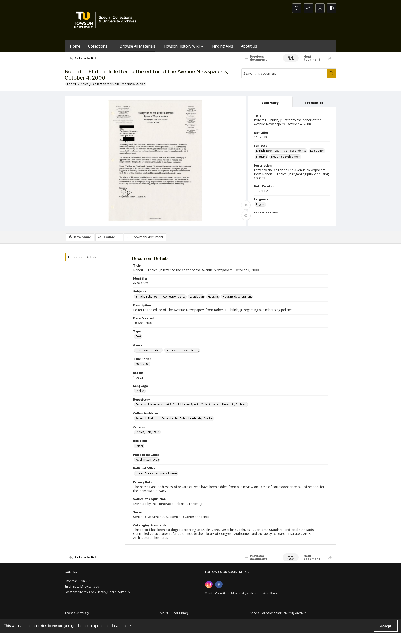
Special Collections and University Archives (278, 613)
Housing (261, 157)
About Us (249, 46)
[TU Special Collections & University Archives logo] (106, 20)
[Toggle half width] (245, 215)
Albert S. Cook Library (174, 613)
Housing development (285, 157)
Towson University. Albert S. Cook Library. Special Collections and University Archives (191, 404)
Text (138, 336)
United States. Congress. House (156, 473)
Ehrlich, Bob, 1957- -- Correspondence (281, 151)
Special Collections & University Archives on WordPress (241, 593)
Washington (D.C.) (147, 460)
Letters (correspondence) (182, 350)
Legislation (317, 151)
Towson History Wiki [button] (181, 46)
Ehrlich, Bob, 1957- (148, 432)
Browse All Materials (137, 46)
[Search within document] (331, 73)
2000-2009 (142, 364)
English (260, 204)
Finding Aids (222, 46)
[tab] (270, 101)
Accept (385, 626)
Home (75, 46)
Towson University (77, 613)
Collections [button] (97, 46)
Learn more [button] (121, 626)
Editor (139, 446)
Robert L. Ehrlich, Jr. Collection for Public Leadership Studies (106, 84)
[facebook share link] (219, 584)
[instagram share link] (209, 584)
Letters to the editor (149, 350)
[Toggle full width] (245, 205)
